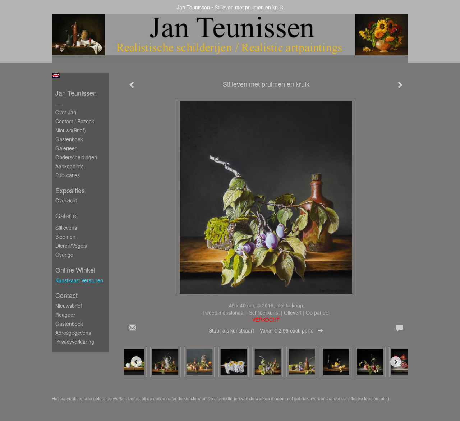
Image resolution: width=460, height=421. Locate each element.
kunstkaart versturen (79, 280)
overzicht (66, 200)
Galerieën (66, 148)
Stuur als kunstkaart (261, 330)
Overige (64, 254)
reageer (65, 314)
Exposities (70, 190)
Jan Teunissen (193, 7)
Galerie (65, 215)
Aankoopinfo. (70, 166)
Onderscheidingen (76, 157)
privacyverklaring (74, 341)
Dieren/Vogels (71, 245)
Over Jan (65, 112)
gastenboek (69, 323)
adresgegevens (73, 332)
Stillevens (66, 227)
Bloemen (65, 236)
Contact (66, 295)
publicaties (67, 175)
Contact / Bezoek (74, 121)
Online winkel (75, 269)
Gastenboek (69, 139)
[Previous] (136, 361)
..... (59, 103)
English (56, 75)
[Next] (395, 361)
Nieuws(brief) (70, 130)
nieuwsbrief (68, 305)
